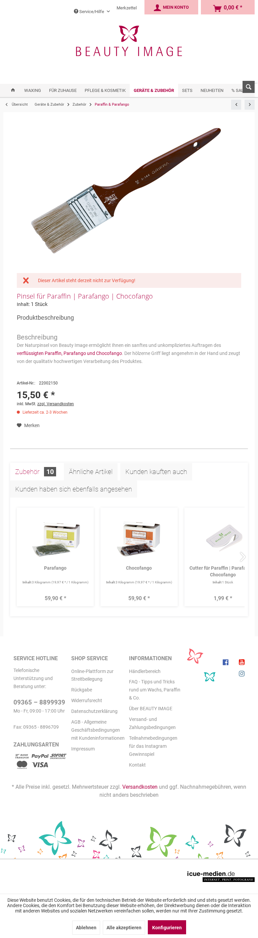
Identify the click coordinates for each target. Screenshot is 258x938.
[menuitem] (246, 90)
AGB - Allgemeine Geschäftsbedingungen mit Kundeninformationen (98, 730)
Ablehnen (86, 927)
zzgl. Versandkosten (55, 404)
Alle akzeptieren (123, 927)
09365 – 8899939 (39, 702)
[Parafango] (55, 537)
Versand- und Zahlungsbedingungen (152, 723)
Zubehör (34, 472)
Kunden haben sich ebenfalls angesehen (73, 489)
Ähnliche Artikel (91, 472)
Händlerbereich (145, 671)
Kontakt (137, 765)
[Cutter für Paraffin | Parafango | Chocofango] (223, 537)
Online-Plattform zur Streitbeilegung (92, 675)
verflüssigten (30, 353)
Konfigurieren (167, 927)
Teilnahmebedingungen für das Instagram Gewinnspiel (153, 746)
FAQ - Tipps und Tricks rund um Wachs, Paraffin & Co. (154, 689)
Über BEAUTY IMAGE (150, 708)
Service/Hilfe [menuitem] (91, 11)
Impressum (83, 748)
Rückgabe (81, 689)
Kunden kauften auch (156, 472)
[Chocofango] (139, 537)
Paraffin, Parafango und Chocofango (83, 353)
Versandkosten (140, 787)
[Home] (13, 90)
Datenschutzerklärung (94, 711)
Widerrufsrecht (86, 700)
